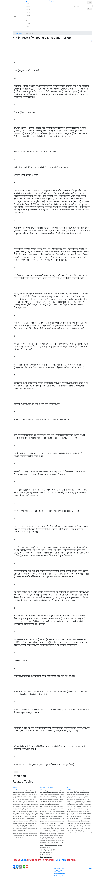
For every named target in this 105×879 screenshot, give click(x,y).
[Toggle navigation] (15, 16)
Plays (27, 21)
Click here (61, 859)
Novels (28, 15)
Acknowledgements (59, 873)
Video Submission (59, 872)
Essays (28, 23)
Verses (28, 9)
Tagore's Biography (59, 868)
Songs (28, 12)
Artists (28, 6)
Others (28, 26)
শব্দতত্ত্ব (22, 33)
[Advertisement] (52, 51)
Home (27, 3)
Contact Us (59, 870)
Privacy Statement (59, 875)
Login (27, 29)
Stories (28, 18)
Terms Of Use (59, 877)
